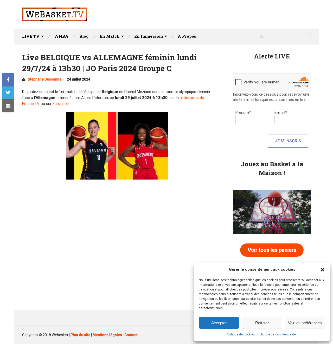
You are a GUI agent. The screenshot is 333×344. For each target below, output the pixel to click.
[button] (322, 269)
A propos (187, 36)
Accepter (219, 323)
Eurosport (61, 103)
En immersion (148, 36)
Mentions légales (107, 335)
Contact (130, 335)
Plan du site (80, 335)
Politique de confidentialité (277, 334)
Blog (84, 36)
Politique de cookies (240, 334)
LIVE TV (31, 36)
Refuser (262, 323)
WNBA (61, 36)
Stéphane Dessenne (44, 79)
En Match (110, 36)
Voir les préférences (305, 323)
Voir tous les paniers (272, 250)
